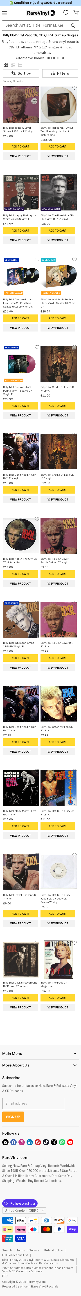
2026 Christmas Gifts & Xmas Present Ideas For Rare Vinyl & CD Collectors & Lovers (38, 1269)
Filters (63, 73)
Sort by (24, 73)
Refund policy (53, 1250)
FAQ (5, 1276)
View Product (20, 156)
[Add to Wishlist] (37, 88)
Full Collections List (15, 1255)
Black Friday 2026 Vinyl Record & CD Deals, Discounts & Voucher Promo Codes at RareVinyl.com (38, 1261)
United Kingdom (22, 1211)
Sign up (13, 1117)
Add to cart (20, 146)
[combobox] (34, 25)
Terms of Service (28, 1250)
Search (7, 1250)
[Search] (73, 25)
